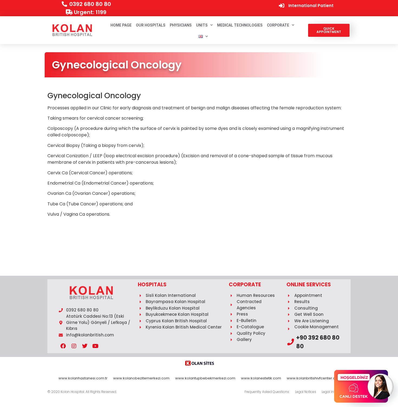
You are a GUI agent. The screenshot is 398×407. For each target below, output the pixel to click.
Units (202, 25)
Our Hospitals (150, 25)
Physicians (181, 25)
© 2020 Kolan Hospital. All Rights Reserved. (82, 391)
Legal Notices (305, 391)
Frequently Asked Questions (266, 391)
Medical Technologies (240, 25)
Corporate (278, 25)
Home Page (121, 25)
